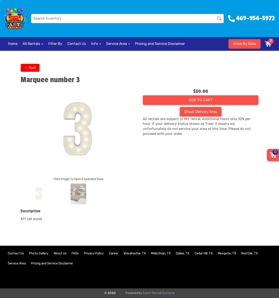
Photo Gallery (38, 253)
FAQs (75, 253)
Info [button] (95, 44)
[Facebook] (255, 278)
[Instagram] (267, 278)
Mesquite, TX (227, 253)
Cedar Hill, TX (204, 253)
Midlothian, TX (161, 253)
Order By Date (244, 44)
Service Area (17, 263)
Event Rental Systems (159, 293)
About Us (60, 253)
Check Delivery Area (200, 112)
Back (32, 68)
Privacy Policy (94, 253)
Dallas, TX (182, 253)
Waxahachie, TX (135, 253)
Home (12, 44)
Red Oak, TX (249, 253)
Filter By (55, 44)
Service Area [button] (117, 44)
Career (113, 253)
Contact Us (76, 44)
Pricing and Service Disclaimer (160, 44)
